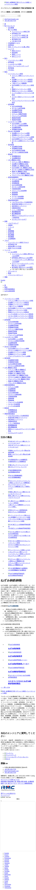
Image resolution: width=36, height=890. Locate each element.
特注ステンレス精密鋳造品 (17, 512)
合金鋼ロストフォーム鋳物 (21, 133)
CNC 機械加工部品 (14, 160)
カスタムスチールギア (19, 219)
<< (1, 687)
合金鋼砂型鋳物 (17, 110)
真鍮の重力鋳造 (22, 781)
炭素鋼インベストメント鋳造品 (22, 81)
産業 (5, 221)
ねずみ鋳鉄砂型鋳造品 (15, 575)
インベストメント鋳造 (15, 60)
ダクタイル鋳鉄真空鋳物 (20, 152)
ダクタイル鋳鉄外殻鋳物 (20, 125)
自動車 (10, 225)
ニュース (11, 49)
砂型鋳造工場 (16, 33)
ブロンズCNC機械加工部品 (21, 173)
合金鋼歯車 (12, 238)
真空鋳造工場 (16, 39)
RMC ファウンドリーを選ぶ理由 (19, 47)
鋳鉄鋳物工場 (11, 781)
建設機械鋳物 (16, 213)
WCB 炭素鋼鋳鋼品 (14, 477)
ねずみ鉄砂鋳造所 (15, 656)
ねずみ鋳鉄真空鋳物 (18, 150)
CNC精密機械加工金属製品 (17, 570)
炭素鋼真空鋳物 (17, 148)
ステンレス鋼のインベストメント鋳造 (20, 300)
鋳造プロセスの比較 (14, 248)
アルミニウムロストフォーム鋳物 (23, 137)
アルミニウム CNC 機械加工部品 (22, 175)
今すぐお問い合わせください (10, 750)
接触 (5, 277)
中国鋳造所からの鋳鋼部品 (17, 461)
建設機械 (11, 235)
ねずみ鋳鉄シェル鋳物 (19, 123)
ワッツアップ (5, 795)
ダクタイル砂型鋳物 (18, 108)
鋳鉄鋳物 (4, 781)
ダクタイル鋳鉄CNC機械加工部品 (23, 169)
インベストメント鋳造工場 (21, 31)
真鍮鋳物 (15, 192)
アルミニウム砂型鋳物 (19, 116)
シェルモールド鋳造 (14, 64)
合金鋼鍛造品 (16, 158)
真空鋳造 (11, 68)
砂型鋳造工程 (12, 244)
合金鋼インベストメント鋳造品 (22, 79)
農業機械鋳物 (16, 212)
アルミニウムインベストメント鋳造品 (20, 318)
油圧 (9, 229)
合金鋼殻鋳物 (16, 127)
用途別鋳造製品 (13, 200)
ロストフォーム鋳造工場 (20, 37)
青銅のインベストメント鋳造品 (22, 91)
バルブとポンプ (13, 223)
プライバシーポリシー (15, 275)
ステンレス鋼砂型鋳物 (19, 114)
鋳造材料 (15, 52)
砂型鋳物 (11, 104)
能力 (5, 58)
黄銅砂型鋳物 (16, 118)
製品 (5, 72)
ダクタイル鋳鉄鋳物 (18, 187)
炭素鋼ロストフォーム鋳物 (21, 135)
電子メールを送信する (8, 793)
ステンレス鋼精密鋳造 (25, 783)
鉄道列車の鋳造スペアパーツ (21, 204)
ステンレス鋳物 (17, 179)
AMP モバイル (14, 779)
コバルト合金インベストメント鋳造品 (20, 316)
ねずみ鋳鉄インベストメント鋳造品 (20, 308)
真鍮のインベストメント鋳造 (21, 89)
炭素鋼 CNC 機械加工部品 (20, 166)
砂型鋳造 (11, 62)
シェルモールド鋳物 (14, 121)
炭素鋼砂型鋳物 (17, 112)
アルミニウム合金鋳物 (19, 190)
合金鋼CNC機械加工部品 (20, 164)
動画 (9, 273)
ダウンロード (12, 271)
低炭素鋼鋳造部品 (14, 472)
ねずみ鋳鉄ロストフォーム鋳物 (22, 139)
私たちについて (9, 26)
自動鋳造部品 (16, 208)
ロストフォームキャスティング (18, 66)
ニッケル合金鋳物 (18, 198)
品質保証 (11, 45)
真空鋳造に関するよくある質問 (22, 267)
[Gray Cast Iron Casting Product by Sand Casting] (16, 667)
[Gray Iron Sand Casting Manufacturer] (17, 660)
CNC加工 (11, 70)
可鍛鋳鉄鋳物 (16, 189)
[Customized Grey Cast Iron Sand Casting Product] (20, 677)
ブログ (6, 240)
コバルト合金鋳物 (18, 196)
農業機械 (11, 231)
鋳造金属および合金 (14, 246)
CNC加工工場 (16, 41)
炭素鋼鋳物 (15, 183)
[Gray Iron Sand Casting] (14, 644)
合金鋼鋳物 (15, 181)
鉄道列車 (11, 233)
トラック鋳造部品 (18, 210)
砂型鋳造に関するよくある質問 (22, 258)
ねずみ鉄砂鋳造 (14, 648)
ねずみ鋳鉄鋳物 (17, 185)
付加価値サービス (14, 43)
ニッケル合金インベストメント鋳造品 (20, 314)
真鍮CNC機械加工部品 (19, 171)
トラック (11, 227)
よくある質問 (12, 252)
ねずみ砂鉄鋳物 (17, 106)
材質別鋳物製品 (13, 177)
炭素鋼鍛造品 (16, 156)
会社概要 (11, 27)
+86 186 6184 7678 (10, 20)
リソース (7, 250)
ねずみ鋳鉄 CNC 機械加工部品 (22, 167)
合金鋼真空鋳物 (17, 146)
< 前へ (4, 687)
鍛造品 (10, 154)
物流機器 (11, 236)
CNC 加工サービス (10, 783)
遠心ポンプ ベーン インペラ (17, 467)
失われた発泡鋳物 (14, 131)
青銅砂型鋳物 (16, 120)
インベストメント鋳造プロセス (18, 242)
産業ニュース (16, 54)
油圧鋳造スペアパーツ (19, 206)
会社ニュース (16, 56)
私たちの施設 (12, 29)
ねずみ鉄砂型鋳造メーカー (18, 664)
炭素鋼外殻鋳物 (17, 129)
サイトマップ (5, 779)
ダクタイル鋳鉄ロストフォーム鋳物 (20, 350)
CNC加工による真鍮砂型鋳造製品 (19, 528)
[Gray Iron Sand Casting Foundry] (14, 652)
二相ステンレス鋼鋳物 (19, 83)
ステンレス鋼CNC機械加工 (21, 162)
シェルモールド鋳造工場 (20, 35)
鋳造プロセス (16, 50)
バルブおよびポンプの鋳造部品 (22, 202)
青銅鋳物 (15, 194)
